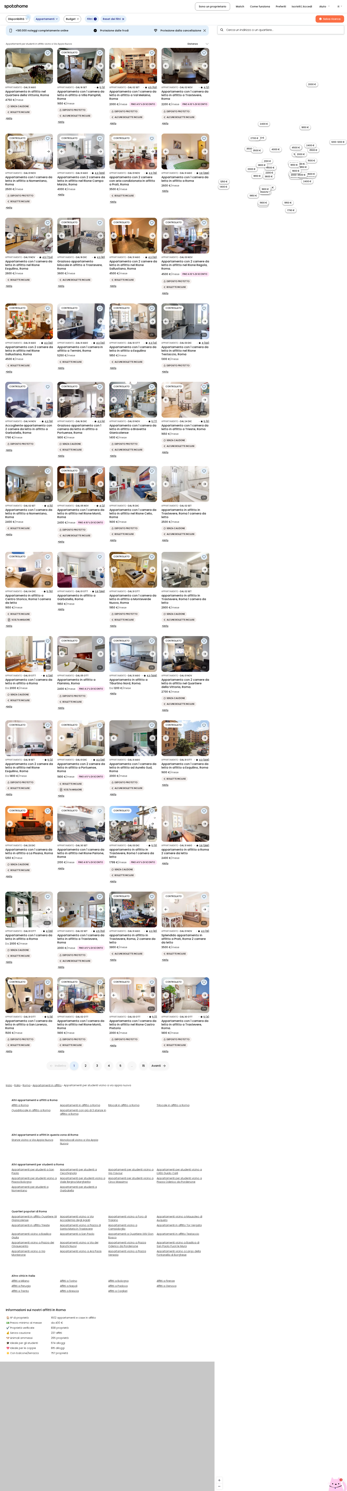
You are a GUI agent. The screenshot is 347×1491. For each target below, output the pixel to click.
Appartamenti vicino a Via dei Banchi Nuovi (79, 1244)
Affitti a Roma (20, 1105)
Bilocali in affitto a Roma (123, 1105)
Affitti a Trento (20, 1291)
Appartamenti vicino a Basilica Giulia (31, 1235)
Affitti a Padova (118, 1286)
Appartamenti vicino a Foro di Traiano (127, 1218)
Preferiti (281, 6)
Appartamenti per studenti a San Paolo (33, 1171)
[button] (325, 6)
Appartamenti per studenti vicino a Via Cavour (130, 1171)
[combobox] (280, 29)
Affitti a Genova (166, 1286)
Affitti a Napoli (68, 1286)
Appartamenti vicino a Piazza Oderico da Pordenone (127, 1244)
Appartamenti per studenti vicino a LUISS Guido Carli (179, 1171)
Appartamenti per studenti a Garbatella (78, 1188)
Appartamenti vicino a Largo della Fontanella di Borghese (179, 1253)
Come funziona (260, 6)
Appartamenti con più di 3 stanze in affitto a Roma (83, 1112)
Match (240, 6)
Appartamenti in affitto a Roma (80, 1105)
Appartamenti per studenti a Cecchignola (78, 1171)
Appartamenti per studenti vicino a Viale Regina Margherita (82, 1180)
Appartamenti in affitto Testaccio (178, 1234)
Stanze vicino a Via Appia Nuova (32, 1140)
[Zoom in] (219, 1480)
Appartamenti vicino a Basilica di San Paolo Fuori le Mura (178, 1244)
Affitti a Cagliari (117, 1291)
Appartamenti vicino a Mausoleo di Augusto (179, 1218)
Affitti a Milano (20, 1281)
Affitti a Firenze (166, 1281)
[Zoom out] (219, 1486)
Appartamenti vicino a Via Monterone (28, 1253)
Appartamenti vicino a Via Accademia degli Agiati (77, 1218)
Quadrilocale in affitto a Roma (31, 1110)
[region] (281, 757)
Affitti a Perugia (21, 1286)
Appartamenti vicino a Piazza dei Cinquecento (33, 1244)
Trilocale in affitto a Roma (173, 1105)
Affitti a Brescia (69, 1291)
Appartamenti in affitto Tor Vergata (179, 1225)
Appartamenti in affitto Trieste (31, 1225)
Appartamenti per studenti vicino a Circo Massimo (130, 1180)
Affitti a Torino (68, 1281)
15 (143, 1066)
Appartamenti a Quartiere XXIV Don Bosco (130, 1235)
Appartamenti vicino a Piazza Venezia (127, 1253)
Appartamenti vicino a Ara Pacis (81, 1251)
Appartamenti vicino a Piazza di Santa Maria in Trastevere (80, 1227)
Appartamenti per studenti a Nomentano (30, 1188)
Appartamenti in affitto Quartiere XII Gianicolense (34, 1218)
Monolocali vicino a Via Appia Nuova (79, 1141)
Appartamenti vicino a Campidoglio (122, 1227)
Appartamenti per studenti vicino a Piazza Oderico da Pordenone (179, 1180)
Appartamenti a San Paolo (77, 1234)
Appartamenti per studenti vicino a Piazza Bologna (34, 1180)
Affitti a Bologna (118, 1281)
